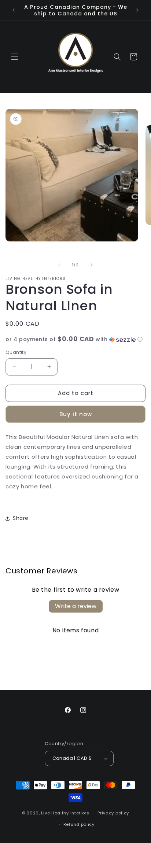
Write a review (75, 606)
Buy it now (75, 414)
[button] (15, 57)
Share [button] (21, 518)
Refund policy (79, 824)
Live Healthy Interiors (65, 813)
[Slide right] (92, 265)
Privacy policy (113, 813)
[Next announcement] (137, 10)
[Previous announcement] (13, 10)
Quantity (15, 352)
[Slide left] (59, 265)
